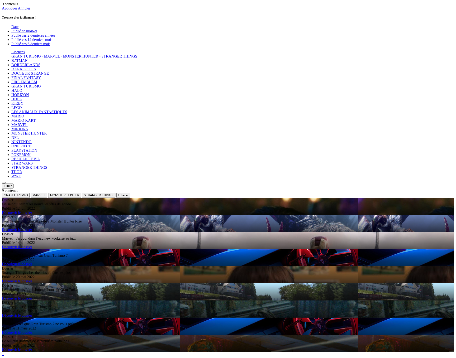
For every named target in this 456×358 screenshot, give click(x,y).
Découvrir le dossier (17, 213)
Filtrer (8, 186)
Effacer (123, 195)
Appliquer (9, 8)
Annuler (24, 8)
